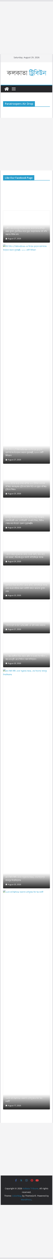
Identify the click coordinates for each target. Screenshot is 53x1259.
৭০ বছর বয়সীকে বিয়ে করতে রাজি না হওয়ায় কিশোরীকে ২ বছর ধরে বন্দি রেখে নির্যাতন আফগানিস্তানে (26, 658)
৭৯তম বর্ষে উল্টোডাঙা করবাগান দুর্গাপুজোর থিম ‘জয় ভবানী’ (23, 1100)
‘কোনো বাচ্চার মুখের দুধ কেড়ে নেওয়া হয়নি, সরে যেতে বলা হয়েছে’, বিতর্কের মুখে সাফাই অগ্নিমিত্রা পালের (25, 556)
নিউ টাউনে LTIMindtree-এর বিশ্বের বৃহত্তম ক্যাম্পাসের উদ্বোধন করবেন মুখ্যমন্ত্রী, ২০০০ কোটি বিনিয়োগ (24, 452)
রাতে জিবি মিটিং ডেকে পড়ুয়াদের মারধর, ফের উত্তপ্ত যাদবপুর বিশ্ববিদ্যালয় (25, 879)
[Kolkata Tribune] (6, 88)
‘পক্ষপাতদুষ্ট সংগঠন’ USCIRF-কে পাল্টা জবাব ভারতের (25, 625)
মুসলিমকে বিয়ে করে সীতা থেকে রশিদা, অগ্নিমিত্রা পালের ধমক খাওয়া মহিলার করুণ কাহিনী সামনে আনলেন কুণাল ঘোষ (26, 588)
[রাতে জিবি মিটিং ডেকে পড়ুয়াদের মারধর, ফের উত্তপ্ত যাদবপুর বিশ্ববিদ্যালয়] (26, 778)
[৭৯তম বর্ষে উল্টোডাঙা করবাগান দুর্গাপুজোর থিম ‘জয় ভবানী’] (26, 999)
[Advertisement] (26, 27)
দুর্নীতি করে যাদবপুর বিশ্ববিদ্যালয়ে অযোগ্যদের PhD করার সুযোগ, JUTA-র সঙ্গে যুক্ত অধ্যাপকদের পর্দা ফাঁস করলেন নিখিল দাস (26, 231)
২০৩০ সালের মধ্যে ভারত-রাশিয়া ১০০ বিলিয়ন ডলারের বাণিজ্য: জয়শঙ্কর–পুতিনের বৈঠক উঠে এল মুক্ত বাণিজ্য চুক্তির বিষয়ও (26, 486)
